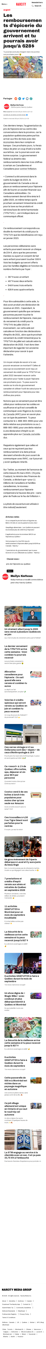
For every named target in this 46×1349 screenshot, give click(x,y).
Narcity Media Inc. (25, 1296)
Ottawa (28, 1329)
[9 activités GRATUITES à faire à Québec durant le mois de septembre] (23, 963)
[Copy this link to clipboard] (31, 98)
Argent (6, 10)
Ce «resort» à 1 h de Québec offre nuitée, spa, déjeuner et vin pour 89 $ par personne (15, 772)
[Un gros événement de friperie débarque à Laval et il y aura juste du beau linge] (23, 846)
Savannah (32, 1334)
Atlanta (5, 1336)
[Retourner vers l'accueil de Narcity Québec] (21, 4)
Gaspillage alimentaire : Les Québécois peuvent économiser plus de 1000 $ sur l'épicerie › (23, 529)
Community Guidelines (23, 1307)
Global (32, 1322)
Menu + (4, 4)
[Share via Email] (27, 98)
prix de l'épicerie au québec (18, 564)
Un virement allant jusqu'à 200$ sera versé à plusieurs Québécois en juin (22, 632)
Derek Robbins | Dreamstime (13, 77)
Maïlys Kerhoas (17, 105)
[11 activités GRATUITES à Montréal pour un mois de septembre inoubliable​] (36, 909)
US (18, 1322)
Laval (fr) (39, 1332)
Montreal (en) (7, 1334)
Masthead (21, 1311)
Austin (13, 1336)
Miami (24, 1334)
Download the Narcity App (11, 1304)
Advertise (12, 1301)
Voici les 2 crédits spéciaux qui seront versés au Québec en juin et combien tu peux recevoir (15, 706)
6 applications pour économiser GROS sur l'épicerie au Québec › (21, 536)
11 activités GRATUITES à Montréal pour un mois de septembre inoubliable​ (14, 912)
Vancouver (37, 1329)
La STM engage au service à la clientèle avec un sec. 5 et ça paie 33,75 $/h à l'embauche (22, 1155)
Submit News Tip (7, 1307)
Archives (21, 1301)
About (4, 1301)
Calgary (6, 1332)
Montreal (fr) (19, 1329)
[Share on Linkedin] (19, 98)
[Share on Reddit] (16, 98)
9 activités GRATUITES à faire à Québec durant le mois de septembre (21, 979)
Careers (29, 1301)
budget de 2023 (20, 180)
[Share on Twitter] (23, 98)
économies (8, 142)
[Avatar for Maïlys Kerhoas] (5, 577)
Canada (11, 1322)
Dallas (17, 1334)
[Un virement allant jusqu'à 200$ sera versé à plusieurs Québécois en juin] (23, 616)
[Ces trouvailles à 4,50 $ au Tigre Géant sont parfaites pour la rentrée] (36, 820)
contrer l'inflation (28, 169)
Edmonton (14, 1332)
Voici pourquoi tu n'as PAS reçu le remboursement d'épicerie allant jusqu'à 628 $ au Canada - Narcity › (23, 543)
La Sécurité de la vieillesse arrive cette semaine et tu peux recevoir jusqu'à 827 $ (16, 936)
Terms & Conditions (8, 1317)
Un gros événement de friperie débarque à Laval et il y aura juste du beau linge (22, 862)
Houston (20, 1336)
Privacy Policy (24, 1314)
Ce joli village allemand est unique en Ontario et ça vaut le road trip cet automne (15, 1109)
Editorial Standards (8, 1311)
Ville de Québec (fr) (27, 1332)
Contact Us (26, 1304)
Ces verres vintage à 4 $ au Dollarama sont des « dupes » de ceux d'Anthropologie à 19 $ (22, 750)
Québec (24, 1322)
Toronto (10, 1329)
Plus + (10, 571)
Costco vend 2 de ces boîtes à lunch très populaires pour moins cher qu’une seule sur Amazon (16, 798)
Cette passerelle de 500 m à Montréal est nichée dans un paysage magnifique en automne (15, 1083)
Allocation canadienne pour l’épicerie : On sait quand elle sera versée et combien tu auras (15, 678)
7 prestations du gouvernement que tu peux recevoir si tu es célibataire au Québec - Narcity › (23, 552)
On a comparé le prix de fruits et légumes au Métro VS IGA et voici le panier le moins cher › (22, 522)
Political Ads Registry (9, 1314)
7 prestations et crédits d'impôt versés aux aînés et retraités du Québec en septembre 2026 (15, 884)
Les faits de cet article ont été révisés (15, 115)
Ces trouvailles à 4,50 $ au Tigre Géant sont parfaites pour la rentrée (16, 821)
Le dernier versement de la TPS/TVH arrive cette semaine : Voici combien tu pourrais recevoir (15, 652)
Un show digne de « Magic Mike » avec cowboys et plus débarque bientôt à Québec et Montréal (15, 999)
